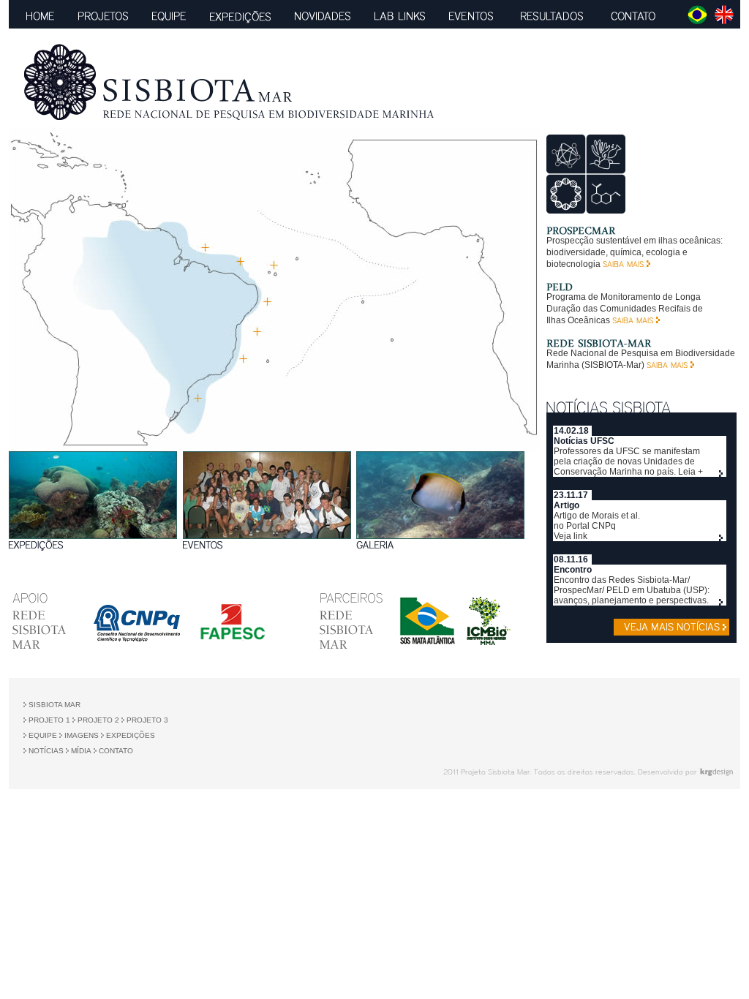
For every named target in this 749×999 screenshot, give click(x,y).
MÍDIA (80, 751)
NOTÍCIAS (46, 751)
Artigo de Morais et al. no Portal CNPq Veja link (597, 525)
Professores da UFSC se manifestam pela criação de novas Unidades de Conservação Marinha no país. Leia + (628, 461)
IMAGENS (80, 735)
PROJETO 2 (97, 720)
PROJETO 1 (49, 720)
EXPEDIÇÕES (130, 735)
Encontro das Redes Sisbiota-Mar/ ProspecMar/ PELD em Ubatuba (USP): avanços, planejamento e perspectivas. (632, 590)
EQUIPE (43, 735)
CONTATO (116, 751)
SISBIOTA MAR (53, 705)
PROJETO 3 (147, 720)
